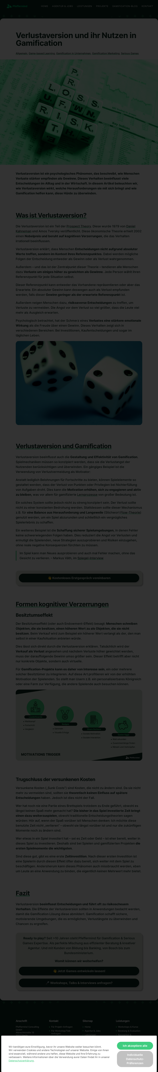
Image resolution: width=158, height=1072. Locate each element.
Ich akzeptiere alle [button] (135, 1045)
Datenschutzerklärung (21, 1060)
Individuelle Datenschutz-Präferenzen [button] (135, 1059)
